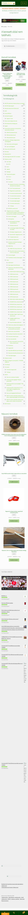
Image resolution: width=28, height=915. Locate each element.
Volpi (8, 260)
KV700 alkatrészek (14, 296)
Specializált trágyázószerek (16, 234)
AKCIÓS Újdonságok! (9, 106)
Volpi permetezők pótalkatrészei (15, 353)
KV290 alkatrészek (14, 274)
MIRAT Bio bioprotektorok (16, 248)
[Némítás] (22, 588)
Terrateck (10, 181)
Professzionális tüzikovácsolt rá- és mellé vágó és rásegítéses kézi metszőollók (14, 389)
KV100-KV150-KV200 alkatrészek (17, 271)
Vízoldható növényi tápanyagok (15, 257)
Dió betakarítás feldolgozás (11, 123)
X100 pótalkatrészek (11, 135)
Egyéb (6, 126)
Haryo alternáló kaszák (10, 149)
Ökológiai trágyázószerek (15, 232)
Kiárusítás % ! (8, 154)
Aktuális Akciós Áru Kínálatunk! (12, 108)
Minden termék (8, 159)
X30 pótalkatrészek (11, 137)
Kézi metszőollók (12, 339)
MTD (9, 164)
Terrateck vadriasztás (15, 203)
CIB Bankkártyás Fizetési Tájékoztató (9, 887)
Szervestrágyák (11, 255)
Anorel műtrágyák (12, 216)
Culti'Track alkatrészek (15, 188)
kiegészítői (10, 348)
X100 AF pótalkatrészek (12, 132)
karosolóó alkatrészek (13, 336)
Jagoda (8, 169)
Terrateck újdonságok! (15, 201)
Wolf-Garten (7, 403)
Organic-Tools (10, 118)
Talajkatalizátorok (14, 237)
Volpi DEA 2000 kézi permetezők (15, 350)
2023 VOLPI (10, 262)
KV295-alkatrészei (14, 276)
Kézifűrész (10, 345)
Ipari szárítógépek (11, 146)
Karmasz (7, 151)
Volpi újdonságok (12, 355)
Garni (8, 166)
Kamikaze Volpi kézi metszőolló (15, 334)
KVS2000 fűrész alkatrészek (16, 301)
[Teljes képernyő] (24, 588)
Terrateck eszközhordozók (16, 193)
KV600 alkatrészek (14, 294)
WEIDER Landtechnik (13, 208)
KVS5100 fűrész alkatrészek (16, 304)
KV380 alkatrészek (14, 286)
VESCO (6, 374)
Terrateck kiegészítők (15, 198)
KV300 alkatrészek (14, 279)
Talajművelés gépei (11, 174)
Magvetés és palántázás (15, 190)
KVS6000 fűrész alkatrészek (16, 312)
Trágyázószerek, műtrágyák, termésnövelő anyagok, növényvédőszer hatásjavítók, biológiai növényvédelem (15, 212)
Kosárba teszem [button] (7, 88)
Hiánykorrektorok (14, 225)
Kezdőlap (5, 26)
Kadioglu (8, 171)
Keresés (14, 913)
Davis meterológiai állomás (11, 121)
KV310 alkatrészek (14, 281)
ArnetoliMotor (8, 113)
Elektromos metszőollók (14, 331)
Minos (9, 179)
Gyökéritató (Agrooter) (13, 239)
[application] (14, 583)
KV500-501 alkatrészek (15, 291)
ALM (6, 111)
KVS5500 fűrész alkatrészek (16, 306)
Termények (7, 364)
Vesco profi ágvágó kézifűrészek (14, 393)
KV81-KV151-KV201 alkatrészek (17, 299)
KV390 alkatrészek (14, 289)
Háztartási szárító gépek (12, 144)
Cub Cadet (9, 161)
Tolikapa (12, 206)
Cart (21, 912)
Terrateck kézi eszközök (15, 196)
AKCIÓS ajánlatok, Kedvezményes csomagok (15, 103)
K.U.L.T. (9, 176)
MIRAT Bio (10, 246)
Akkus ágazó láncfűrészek (14, 265)
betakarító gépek (9, 116)
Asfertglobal (11, 219)
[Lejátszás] (3, 588)
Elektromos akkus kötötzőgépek (15, 325)
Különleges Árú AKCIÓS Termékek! (12, 156)
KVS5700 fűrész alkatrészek (16, 309)
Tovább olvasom (14, 481)
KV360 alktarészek (14, 284)
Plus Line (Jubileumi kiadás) (13, 377)
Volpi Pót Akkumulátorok (15, 322)
